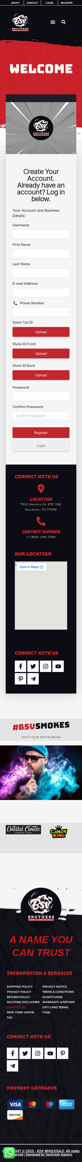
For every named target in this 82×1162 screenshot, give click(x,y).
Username (21, 225)
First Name (22, 244)
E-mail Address (25, 283)
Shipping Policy (20, 986)
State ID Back (24, 365)
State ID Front (24, 344)
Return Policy (18, 997)
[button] (52, 22)
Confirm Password (28, 407)
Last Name (21, 264)
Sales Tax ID (23, 322)
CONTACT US (16, 1007)
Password (21, 387)
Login (41, 445)
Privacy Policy (19, 991)
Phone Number (32, 303)
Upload (41, 332)
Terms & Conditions (58, 991)
